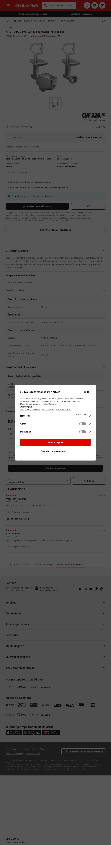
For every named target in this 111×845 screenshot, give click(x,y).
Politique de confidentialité (30, 409)
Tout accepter (55, 442)
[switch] (82, 423)
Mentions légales (48, 409)
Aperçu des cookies (63, 409)
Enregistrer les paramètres (55, 451)
